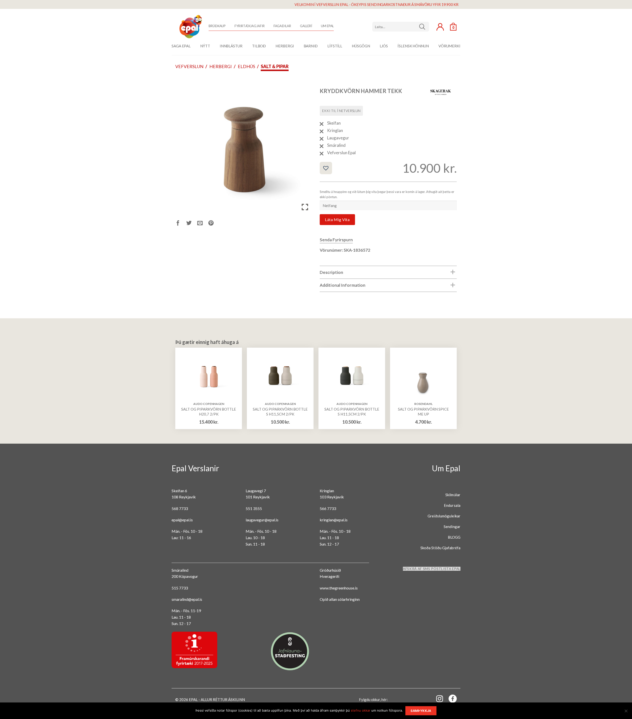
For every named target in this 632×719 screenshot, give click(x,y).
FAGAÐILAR (282, 26)
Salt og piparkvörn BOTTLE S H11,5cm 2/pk (280, 411)
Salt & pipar (275, 66)
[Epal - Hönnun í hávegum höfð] (190, 26)
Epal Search (400, 27)
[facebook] (450, 699)
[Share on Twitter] (192, 223)
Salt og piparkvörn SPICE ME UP (423, 411)
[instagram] (437, 698)
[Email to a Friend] (202, 223)
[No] (625, 712)
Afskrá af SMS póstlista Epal (431, 569)
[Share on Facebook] (180, 223)
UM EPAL (327, 26)
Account (440, 26)
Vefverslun (189, 66)
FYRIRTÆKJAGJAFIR (249, 26)
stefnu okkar (360, 710)
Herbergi (220, 66)
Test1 (424, 26)
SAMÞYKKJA (421, 711)
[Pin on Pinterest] (213, 223)
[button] (326, 168)
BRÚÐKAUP (217, 26)
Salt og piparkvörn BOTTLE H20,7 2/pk (208, 411)
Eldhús (246, 66)
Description (331, 272)
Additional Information (342, 285)
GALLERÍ (306, 26)
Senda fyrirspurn (336, 239)
